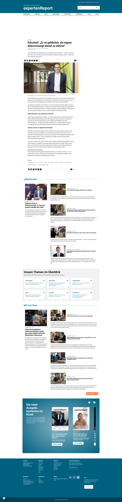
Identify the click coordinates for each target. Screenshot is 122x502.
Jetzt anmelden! (89, 486)
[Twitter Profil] (78, 477)
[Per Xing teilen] (34, 61)
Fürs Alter (30, 39)
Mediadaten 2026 (73, 467)
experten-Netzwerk (27, 480)
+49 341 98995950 (28, 466)
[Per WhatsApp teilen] (30, 61)
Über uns (25, 478)
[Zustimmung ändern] (4, 497)
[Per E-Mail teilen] (25, 61)
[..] (47, 164)
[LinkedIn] (70, 477)
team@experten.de (29, 481)
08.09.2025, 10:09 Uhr (37, 48)
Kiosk (55, 480)
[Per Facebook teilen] (32, 61)
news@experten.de (27, 484)
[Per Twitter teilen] (37, 61)
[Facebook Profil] (74, 477)
